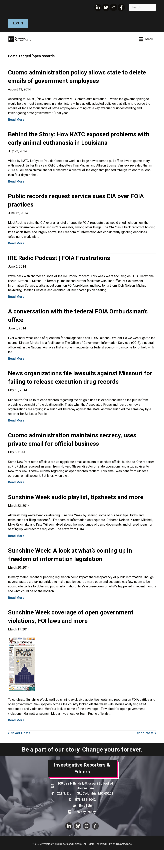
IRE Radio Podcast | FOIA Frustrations (59, 257)
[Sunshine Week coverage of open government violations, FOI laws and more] (22, 664)
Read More (16, 119)
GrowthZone (124, 843)
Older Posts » (145, 733)
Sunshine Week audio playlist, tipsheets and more (75, 497)
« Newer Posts (19, 733)
